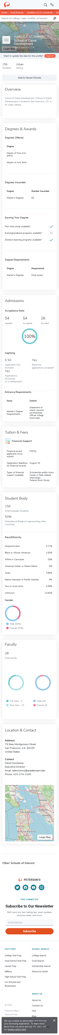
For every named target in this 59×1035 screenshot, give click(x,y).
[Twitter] (17, 887)
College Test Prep (13, 955)
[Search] (45, 5)
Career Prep (10, 966)
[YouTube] (33, 887)
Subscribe (29, 931)
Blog (34, 1016)
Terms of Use (11, 1014)
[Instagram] (41, 887)
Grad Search (38, 961)
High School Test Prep (15, 977)
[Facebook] (25, 887)
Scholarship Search (41, 966)
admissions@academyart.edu (28, 770)
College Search (39, 955)
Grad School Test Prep (15, 961)
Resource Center (40, 971)
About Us (36, 1000)
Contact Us (37, 1005)
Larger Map (45, 837)
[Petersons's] (7, 5)
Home (4, 12)
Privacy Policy (11, 1010)
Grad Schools (17, 12)
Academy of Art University (40, 12)
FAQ (34, 1011)
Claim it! (49, 55)
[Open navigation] (52, 5)
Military (8, 971)
